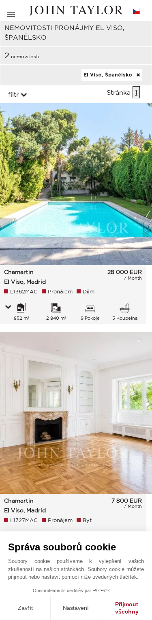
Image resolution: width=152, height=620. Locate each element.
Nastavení (76, 608)
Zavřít (25, 608)
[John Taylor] (76, 10)
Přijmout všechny (127, 608)
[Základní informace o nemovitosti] (8, 308)
